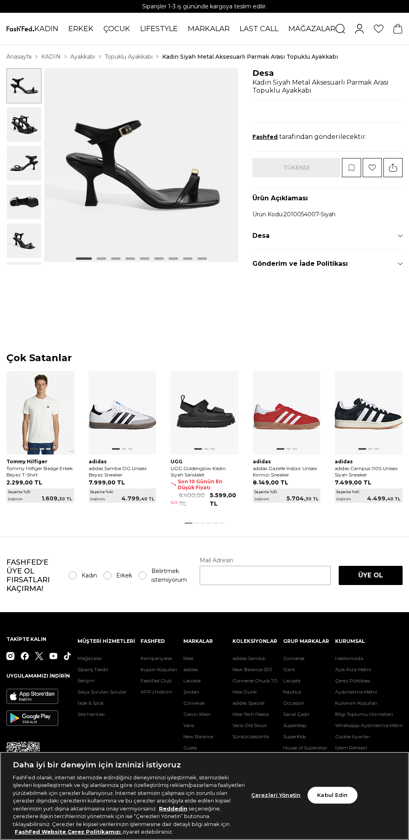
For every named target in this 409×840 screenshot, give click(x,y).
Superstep (294, 725)
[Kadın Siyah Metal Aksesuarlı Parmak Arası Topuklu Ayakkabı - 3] (24, 163)
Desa (263, 73)
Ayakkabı (82, 56)
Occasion (293, 703)
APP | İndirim (156, 692)
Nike (188, 658)
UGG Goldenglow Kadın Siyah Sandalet (198, 471)
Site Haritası (91, 714)
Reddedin (173, 808)
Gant (289, 669)
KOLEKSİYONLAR (254, 641)
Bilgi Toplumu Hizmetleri (364, 714)
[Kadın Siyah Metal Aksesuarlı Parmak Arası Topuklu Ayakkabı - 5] (24, 240)
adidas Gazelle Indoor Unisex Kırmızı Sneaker (285, 471)
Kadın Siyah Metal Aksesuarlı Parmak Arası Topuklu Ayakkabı (250, 56)
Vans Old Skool (249, 725)
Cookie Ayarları (352, 736)
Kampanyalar (157, 658)
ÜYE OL (370, 575)
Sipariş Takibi (92, 669)
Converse (193, 703)
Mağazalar (89, 658)
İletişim (86, 681)
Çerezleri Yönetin (275, 795)
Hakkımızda (349, 658)
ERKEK (80, 28)
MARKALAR (209, 28)
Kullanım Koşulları (356, 703)
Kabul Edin (332, 795)
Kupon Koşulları (159, 669)
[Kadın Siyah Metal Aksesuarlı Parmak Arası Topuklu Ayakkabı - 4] (24, 201)
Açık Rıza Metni (353, 669)
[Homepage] (20, 29)
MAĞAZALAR (312, 28)
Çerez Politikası (352, 681)
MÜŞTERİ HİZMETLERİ (106, 641)
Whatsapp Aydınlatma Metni (369, 725)
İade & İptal (90, 703)
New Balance (198, 736)
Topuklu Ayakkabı (129, 56)
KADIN (46, 28)
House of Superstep (305, 748)
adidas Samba (248, 658)
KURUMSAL (350, 641)
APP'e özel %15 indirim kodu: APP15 (204, 6)
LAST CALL (259, 28)
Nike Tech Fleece (250, 714)
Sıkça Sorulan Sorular (102, 692)
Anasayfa (19, 56)
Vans (188, 725)
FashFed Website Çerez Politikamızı (68, 831)
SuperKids (294, 736)
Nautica (292, 692)
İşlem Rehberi (351, 748)
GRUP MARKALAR (306, 641)
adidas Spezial (248, 703)
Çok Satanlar (39, 358)
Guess (190, 748)
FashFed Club (156, 681)
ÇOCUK (116, 28)
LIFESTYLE (159, 28)
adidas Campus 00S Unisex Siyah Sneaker (366, 471)
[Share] (393, 167)
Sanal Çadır (296, 714)
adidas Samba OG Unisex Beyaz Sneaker (118, 471)
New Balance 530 (252, 669)
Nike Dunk (244, 692)
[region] (204, 796)
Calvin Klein (196, 714)
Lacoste (192, 681)
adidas (190, 669)
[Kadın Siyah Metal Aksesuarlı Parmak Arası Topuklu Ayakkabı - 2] (24, 124)
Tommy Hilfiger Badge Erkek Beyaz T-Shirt (39, 471)
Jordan (191, 692)
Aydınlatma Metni (356, 692)
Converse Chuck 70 (255, 681)
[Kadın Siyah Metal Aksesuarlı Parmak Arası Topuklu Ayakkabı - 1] (24, 85)
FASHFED (153, 641)
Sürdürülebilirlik (250, 736)
